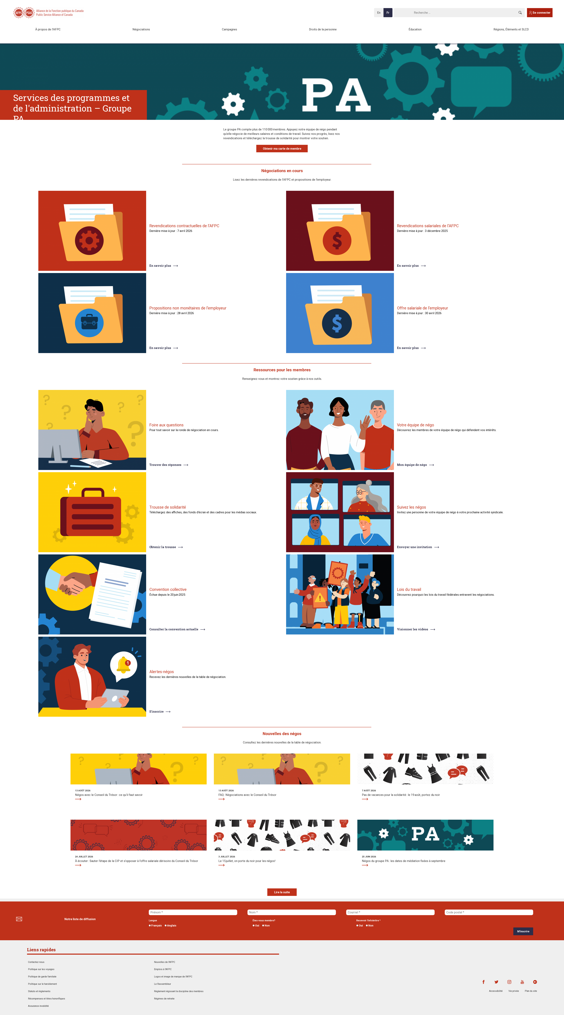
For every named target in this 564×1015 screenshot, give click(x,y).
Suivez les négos (411, 507)
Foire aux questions (166, 425)
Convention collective (168, 589)
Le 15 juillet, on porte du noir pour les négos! (221, 865)
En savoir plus (160, 265)
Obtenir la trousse (162, 547)
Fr (389, 14)
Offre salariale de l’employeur (422, 308)
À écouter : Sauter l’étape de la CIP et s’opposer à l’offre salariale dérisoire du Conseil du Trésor (78, 865)
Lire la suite (282, 892)
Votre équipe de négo (415, 425)
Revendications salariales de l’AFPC (428, 226)
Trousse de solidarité (167, 507)
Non (267, 925)
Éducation (415, 29)
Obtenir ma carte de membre (282, 148)
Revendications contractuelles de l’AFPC (184, 226)
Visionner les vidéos (412, 629)
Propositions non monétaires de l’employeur (187, 308)
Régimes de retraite (164, 998)
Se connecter (541, 12)
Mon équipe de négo (412, 465)
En (379, 14)
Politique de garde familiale (42, 976)
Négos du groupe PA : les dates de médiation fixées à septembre (365, 865)
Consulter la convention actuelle (173, 629)
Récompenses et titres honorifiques (46, 998)
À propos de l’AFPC (48, 29)
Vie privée (513, 991)
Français (156, 925)
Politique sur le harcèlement (42, 984)
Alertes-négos (161, 671)
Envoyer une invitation (414, 547)
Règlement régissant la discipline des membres (178, 991)
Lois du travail (409, 589)
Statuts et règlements (39, 991)
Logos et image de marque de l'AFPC (173, 976)
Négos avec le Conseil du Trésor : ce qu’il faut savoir (78, 799)
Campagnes (229, 29)
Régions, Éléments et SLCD (511, 29)
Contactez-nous (36, 962)
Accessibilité (496, 991)
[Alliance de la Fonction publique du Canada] (32, 12)
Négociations (141, 29)
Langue (153, 920)
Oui (257, 925)
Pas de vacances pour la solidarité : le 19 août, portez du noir (365, 799)
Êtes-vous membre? (264, 920)
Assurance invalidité (38, 1006)
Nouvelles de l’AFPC (164, 962)
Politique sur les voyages (41, 969)
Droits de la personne (323, 29)
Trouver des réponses (165, 465)
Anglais (171, 925)
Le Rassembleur (162, 984)
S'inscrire (156, 711)
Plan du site (531, 991)
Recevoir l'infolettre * (368, 920)
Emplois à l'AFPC (163, 969)
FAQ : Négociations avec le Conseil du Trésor (221, 799)
